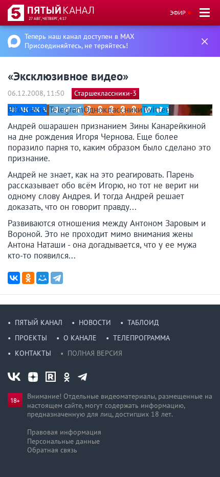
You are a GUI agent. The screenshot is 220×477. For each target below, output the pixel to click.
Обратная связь (52, 449)
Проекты (31, 337)
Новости (95, 322)
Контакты (33, 353)
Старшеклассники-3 (105, 93)
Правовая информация (64, 432)
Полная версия (95, 353)
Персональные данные (63, 441)
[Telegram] (57, 278)
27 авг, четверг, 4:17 (48, 18)
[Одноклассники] (28, 278)
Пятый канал (38, 322)
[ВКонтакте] (14, 278)
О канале (80, 337)
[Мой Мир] (42, 278)
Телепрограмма (141, 337)
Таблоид (143, 322)
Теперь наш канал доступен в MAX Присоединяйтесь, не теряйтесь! (80, 41)
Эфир (178, 12)
